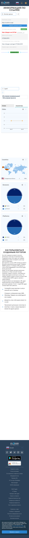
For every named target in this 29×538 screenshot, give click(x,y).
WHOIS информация (14, 485)
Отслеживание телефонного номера (14, 473)
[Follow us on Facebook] (7, 452)
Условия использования (14, 516)
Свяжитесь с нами (14, 509)
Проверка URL (14, 478)
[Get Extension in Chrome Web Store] (14, 463)
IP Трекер (14, 491)
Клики (4, 106)
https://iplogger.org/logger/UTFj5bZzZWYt (12, 44)
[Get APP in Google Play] (14, 458)
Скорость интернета (14, 495)
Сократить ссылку (14, 469)
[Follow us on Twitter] (10, 452)
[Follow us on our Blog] (18, 452)
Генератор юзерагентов (14, 502)
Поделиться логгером (18, 14)
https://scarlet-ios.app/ (7, 22)
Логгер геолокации (14, 471)
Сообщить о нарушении (14, 511)
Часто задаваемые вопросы (14, 505)
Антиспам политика (14, 518)
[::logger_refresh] (2, 92)
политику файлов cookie (18, 525)
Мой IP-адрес (14, 489)
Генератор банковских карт (15, 498)
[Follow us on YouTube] (21, 452)
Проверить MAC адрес (14, 493)
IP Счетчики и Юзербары (14, 480)
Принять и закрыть (14, 532)
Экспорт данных (8, 14)
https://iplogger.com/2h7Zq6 (9, 32)
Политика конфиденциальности (14, 513)
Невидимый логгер (14, 475)
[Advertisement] (14, 68)
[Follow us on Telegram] (14, 452)
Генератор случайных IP (14, 500)
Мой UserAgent (14, 482)
